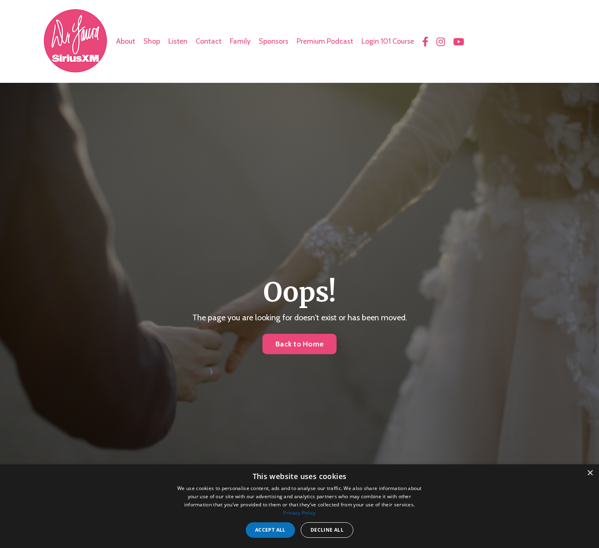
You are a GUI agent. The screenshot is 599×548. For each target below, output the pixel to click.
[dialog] (299, 506)
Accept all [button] (270, 529)
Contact (209, 41)
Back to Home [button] (299, 343)
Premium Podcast (325, 41)
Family (240, 41)
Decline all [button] (327, 529)
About (125, 41)
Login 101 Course (387, 41)
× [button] (590, 473)
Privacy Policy (299, 512)
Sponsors (273, 41)
